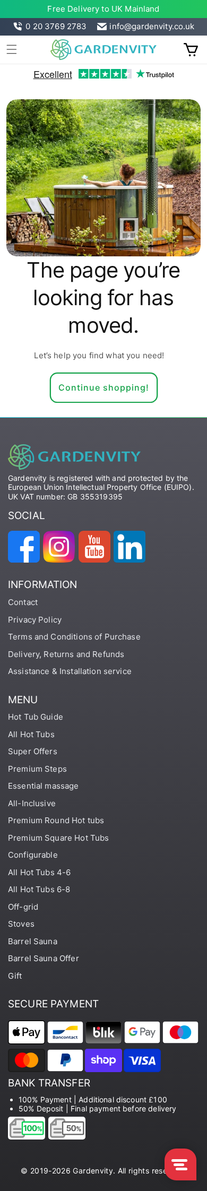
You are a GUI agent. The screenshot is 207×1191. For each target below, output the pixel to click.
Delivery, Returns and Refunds (66, 654)
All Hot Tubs (31, 734)
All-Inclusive (32, 803)
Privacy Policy (35, 620)
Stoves (21, 924)
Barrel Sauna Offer (43, 958)
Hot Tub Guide (35, 717)
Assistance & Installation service (70, 671)
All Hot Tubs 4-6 (39, 872)
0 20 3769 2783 (56, 26)
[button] (11, 49)
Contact (23, 602)
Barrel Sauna (32, 941)
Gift (15, 976)
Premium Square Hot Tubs (58, 838)
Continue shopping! (103, 387)
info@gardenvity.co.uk (151, 26)
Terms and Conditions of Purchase (74, 637)
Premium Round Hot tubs (56, 820)
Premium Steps (37, 769)
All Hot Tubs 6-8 (39, 889)
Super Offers (32, 751)
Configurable (33, 855)
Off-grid (23, 907)
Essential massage (43, 786)
